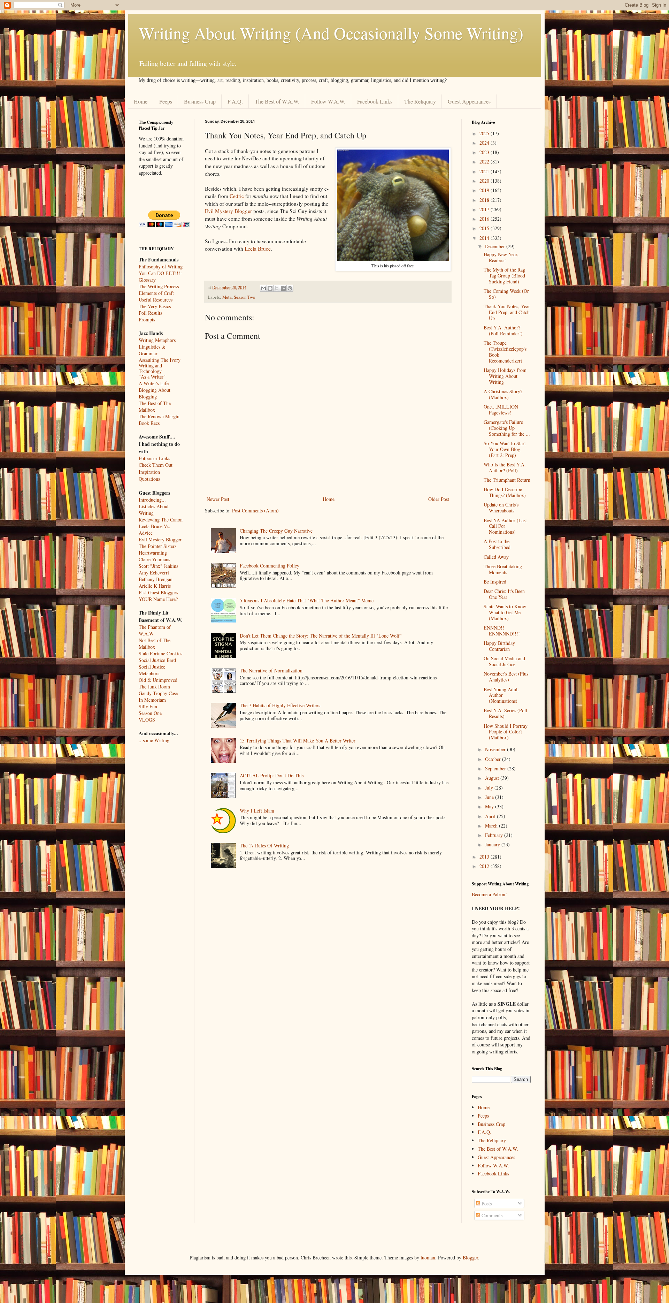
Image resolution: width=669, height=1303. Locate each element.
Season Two (244, 297)
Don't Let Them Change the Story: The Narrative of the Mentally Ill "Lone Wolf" (321, 635)
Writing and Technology (150, 368)
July (489, 787)
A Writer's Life (154, 383)
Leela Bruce (258, 248)
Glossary (147, 279)
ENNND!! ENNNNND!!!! (502, 630)
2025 (485, 133)
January (493, 844)
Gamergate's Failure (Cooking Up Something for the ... (507, 428)
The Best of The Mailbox (155, 406)
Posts (486, 1203)
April (491, 816)
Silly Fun (148, 706)
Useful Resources (155, 299)
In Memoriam (152, 699)
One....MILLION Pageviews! (501, 409)
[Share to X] (276, 288)
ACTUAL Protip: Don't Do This (271, 775)
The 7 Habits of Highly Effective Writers (280, 705)
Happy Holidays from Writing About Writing (505, 376)
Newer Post (218, 499)
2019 (485, 190)
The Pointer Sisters (157, 546)
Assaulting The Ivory (159, 360)
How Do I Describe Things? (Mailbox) (505, 492)
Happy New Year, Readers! (501, 257)
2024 (485, 142)
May (490, 806)
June (490, 797)
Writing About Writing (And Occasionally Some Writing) (331, 33)
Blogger (470, 1257)
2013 (485, 856)
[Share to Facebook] (283, 288)
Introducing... (152, 499)
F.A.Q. (235, 101)
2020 (485, 180)
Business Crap (200, 101)
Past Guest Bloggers (158, 592)
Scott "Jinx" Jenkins (158, 566)
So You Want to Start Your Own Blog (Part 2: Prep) (505, 449)
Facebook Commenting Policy (269, 565)
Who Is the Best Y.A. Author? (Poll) (505, 467)
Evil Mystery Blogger (229, 210)
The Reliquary (420, 101)
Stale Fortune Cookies (160, 653)
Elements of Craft (156, 293)
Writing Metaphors (157, 340)
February (494, 835)
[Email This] (263, 288)
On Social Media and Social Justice (504, 661)
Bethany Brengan (155, 579)
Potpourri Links (154, 458)
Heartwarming (153, 552)
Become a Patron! (489, 894)
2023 (485, 152)
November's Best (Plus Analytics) (506, 676)
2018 (485, 200)
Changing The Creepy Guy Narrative (276, 530)
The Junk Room (154, 686)
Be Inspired (495, 581)
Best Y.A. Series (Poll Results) (505, 713)
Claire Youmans (154, 559)
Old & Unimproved (158, 680)
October (493, 759)
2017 (485, 209)
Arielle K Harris (155, 585)
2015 (485, 228)
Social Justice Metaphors (152, 670)
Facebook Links (374, 101)
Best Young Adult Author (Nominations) (501, 695)
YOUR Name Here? (158, 599)
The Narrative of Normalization (271, 670)
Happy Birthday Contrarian (499, 646)
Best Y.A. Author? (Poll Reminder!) (503, 330)
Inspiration (149, 471)
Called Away (496, 557)
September (496, 768)
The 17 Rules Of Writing (264, 845)
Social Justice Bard (157, 660)
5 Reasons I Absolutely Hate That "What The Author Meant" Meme (307, 600)
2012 (485, 866)
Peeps (165, 101)
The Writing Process (159, 286)
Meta (227, 297)
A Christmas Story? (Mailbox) (503, 394)
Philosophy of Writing (161, 266)
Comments (491, 1215)
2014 (485, 238)
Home (140, 101)
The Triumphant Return (507, 480)
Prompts (147, 319)
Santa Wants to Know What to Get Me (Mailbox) (505, 612)
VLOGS (147, 719)
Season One (150, 713)
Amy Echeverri (154, 572)
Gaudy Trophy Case (158, 693)
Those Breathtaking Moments (503, 569)
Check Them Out (155, 465)
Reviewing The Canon (161, 519)
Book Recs (149, 423)
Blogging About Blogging (154, 393)
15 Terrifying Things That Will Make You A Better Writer (297, 740)
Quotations (149, 478)
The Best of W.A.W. (277, 101)
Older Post (438, 499)
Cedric (237, 195)
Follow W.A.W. (328, 101)
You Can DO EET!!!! (160, 273)
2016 (485, 218)
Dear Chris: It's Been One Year (504, 594)
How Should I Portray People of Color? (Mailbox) (506, 732)
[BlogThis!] (270, 288)
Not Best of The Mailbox (154, 643)
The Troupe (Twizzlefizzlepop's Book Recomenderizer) (505, 352)
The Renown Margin (159, 416)
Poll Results (150, 313)
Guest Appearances (469, 101)
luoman (428, 1257)
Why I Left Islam (257, 810)
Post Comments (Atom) (255, 510)
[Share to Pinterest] (289, 288)
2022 (485, 161)
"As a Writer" (152, 377)
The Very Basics (155, 306)
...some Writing (154, 740)
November (496, 749)
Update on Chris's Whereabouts (501, 507)
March (492, 825)
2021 (485, 171)
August (492, 778)
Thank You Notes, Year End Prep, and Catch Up (507, 312)
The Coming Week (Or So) (506, 294)
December (495, 246)
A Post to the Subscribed (497, 544)
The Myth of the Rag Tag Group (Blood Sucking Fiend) (504, 275)
